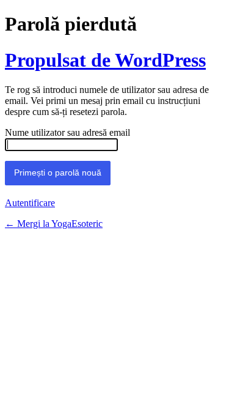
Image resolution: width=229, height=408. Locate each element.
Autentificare (30, 203)
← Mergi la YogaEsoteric (54, 223)
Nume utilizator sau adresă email (67, 132)
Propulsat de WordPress (105, 60)
